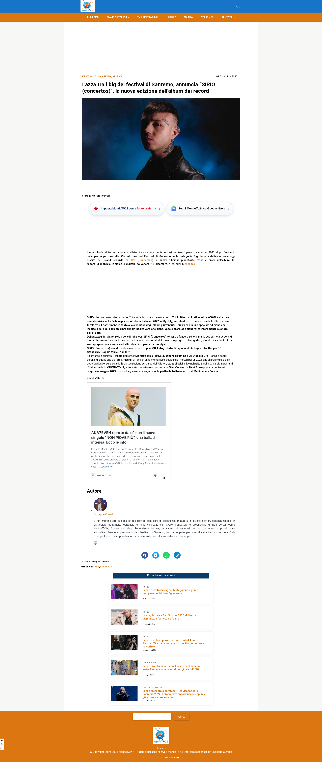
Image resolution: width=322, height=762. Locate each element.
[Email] (95, 543)
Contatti (227, 17)
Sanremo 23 (106, 566)
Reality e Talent (117, 17)
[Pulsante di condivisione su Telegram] (177, 555)
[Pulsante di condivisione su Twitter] (155, 555)
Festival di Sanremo (96, 76)
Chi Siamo (93, 17)
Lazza (96, 566)
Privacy (2, 745)
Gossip (172, 17)
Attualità (207, 17)
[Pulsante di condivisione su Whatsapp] (166, 555)
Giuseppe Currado (104, 514)
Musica (188, 17)
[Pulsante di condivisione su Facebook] (144, 555)
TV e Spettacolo (147, 17)
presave (190, 264)
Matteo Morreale (172, 757)
